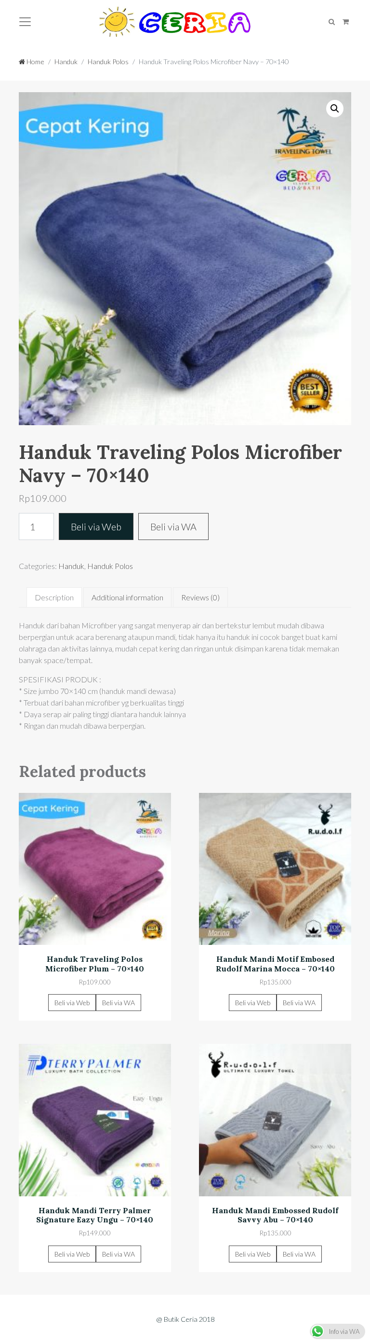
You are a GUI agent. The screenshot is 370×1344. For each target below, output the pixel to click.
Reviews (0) (200, 597)
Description (54, 597)
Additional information (127, 597)
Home (34, 61)
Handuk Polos (108, 61)
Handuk (66, 61)
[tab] (54, 597)
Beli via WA (173, 526)
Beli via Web (96, 526)
